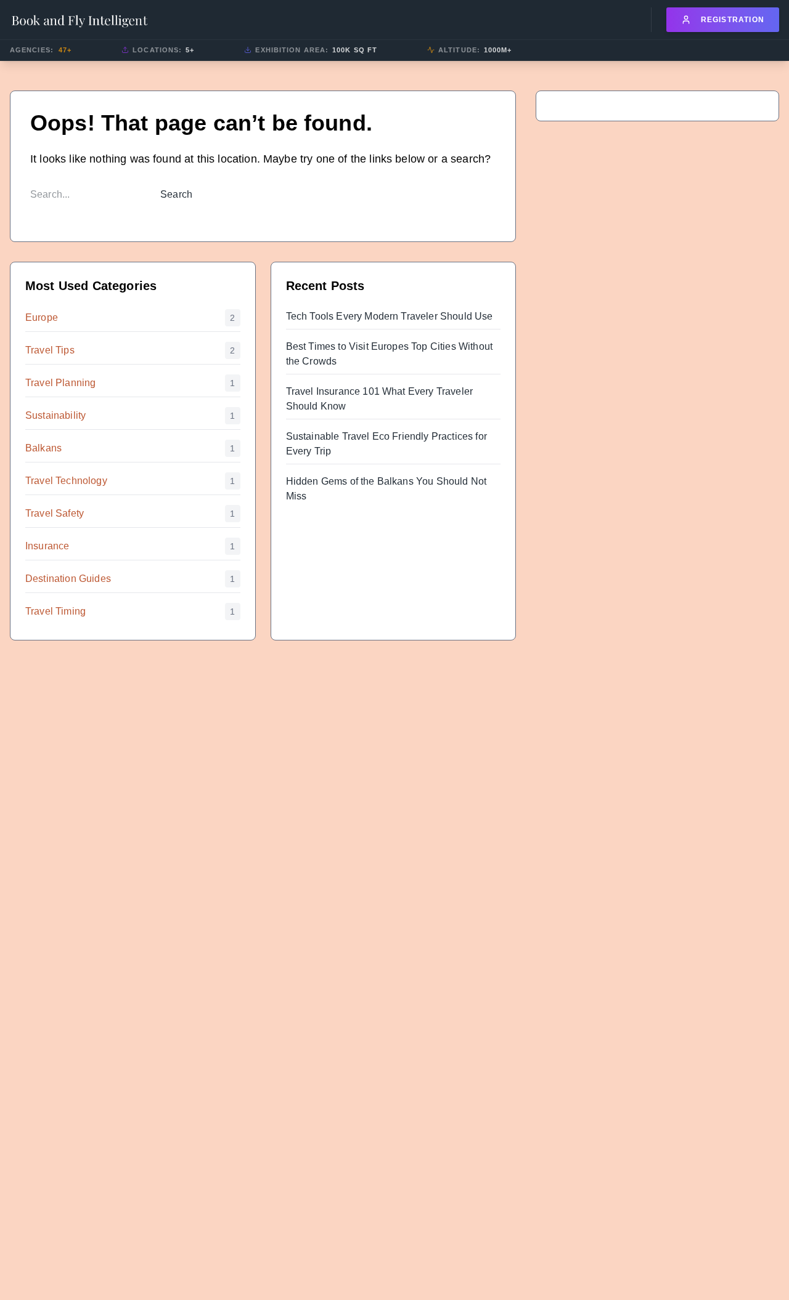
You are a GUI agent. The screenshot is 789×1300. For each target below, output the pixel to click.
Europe (41, 317)
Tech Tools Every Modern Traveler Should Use (389, 316)
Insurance (47, 546)
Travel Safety (54, 513)
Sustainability (55, 415)
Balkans (43, 448)
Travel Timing (55, 611)
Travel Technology (66, 480)
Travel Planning (60, 382)
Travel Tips (50, 350)
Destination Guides (68, 578)
